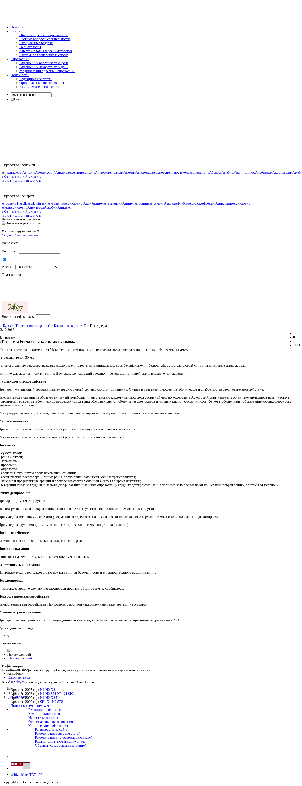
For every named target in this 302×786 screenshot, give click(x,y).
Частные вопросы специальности (44, 39)
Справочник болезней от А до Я (43, 63)
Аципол (98, 203)
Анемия (130, 172)
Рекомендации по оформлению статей (64, 737)
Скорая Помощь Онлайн (20, 235)
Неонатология (30, 47)
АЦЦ (24, 203)
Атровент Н (11, 203)
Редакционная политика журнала (60, 741)
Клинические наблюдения (39, 87)
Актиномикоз (245, 172)
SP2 (71, 694)
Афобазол (208, 203)
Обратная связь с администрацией (61, 745)
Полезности (20, 75)
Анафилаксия (12, 172)
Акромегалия (282, 172)
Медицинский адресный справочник (47, 71)
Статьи (16, 31)
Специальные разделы (36, 43)
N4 (65, 694)
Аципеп (128, 203)
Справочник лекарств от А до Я (43, 67)
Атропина (142, 203)
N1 (42, 690)
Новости (17, 27)
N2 (47, 690)
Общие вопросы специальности (43, 35)
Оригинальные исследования (41, 83)
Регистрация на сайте (51, 729)
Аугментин (56, 203)
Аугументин (113, 203)
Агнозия (28, 172)
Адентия (75, 172)
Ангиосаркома (179, 172)
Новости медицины (43, 717)
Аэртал (169, 203)
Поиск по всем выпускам (30, 705)
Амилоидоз (144, 172)
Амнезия (88, 172)
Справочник (20, 59)
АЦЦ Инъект (38, 203)
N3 (53, 690)
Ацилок (195, 203)
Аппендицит (199, 172)
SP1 (53, 694)
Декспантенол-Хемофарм (19, 679)
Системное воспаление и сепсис (43, 55)
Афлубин (182, 203)
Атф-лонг (157, 203)
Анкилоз (62, 172)
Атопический (45, 172)
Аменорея (160, 172)
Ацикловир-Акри (78, 203)
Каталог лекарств (67, 326)
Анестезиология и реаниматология (45, 51)
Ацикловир (224, 203)
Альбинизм (263, 172)
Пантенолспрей (20, 658)
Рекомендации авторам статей (57, 733)
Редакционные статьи (35, 79)
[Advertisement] (82, 12)
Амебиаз (228, 172)
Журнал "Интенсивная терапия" (26, 326)
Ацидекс (64, 207)
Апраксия (116, 172)
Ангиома (102, 172)
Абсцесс (215, 172)
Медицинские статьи (44, 713)
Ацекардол (35, 207)
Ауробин (50, 207)
